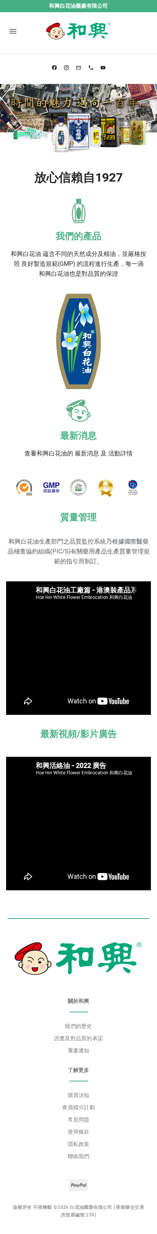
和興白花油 (26, 253)
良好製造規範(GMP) (48, 263)
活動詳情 (120, 453)
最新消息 (78, 435)
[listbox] (78, 1038)
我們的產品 (78, 236)
